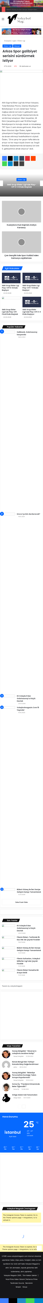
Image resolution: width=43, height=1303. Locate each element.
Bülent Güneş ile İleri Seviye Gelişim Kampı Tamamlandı (29, 890)
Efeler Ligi (21, 41)
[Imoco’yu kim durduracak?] (8, 603)
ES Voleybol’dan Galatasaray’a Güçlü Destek (26, 698)
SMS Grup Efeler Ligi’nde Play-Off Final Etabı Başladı (10, 311)
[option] (21, 183)
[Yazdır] (21, 163)
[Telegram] (10, 163)
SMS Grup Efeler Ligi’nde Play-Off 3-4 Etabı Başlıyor (31, 311)
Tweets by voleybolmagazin (12, 986)
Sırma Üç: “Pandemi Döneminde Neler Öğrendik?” (26, 1085)
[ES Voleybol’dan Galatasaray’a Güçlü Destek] (8, 699)
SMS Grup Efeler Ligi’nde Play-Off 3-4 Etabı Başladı (21, 185)
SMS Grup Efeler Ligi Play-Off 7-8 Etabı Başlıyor (31, 287)
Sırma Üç (16, 1089)
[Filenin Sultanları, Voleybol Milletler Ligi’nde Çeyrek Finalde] (8, 961)
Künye (25, 1287)
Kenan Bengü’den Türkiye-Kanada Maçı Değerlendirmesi (25, 1063)
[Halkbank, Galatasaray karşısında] (8, 421)
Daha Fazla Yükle (21, 902)
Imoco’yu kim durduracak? (28, 514)
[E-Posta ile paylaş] (16, 163)
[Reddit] (33, 158)
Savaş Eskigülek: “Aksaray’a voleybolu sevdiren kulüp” (24, 1052)
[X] (10, 158)
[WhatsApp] (4, 163)
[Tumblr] (21, 158)
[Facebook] (4, 158)
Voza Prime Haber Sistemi (15, 1279)
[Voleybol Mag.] (20, 19)
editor (15, 1067)
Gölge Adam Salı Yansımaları (24, 1095)
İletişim (18, 1287)
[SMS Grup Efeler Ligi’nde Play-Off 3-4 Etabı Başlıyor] (31, 302)
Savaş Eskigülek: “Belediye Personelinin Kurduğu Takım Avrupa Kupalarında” (24, 1075)
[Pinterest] (27, 158)
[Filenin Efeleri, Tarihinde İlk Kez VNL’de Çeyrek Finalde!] (8, 940)
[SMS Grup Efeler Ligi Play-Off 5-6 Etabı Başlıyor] (11, 278)
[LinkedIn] (16, 158)
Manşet (17, 46)
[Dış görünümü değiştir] (36, 20)
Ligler (14, 41)
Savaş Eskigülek (18, 1056)
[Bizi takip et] (39, 1248)
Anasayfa (7, 41)
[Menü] (3, 20)
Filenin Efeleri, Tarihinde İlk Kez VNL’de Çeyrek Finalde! (28, 938)
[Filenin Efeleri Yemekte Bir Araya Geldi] (8, 973)
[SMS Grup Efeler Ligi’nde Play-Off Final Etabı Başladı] (11, 302)
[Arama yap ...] (40, 20)
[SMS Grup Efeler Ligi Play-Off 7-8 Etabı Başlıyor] (31, 278)
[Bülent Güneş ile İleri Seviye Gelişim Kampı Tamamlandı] (8, 892)
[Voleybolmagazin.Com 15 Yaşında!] (8, 796)
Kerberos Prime (32, 1279)
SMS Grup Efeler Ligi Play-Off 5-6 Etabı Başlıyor (10, 287)
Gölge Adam (17, 1098)
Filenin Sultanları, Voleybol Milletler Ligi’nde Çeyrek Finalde (28, 961)
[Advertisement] (21, 1015)
